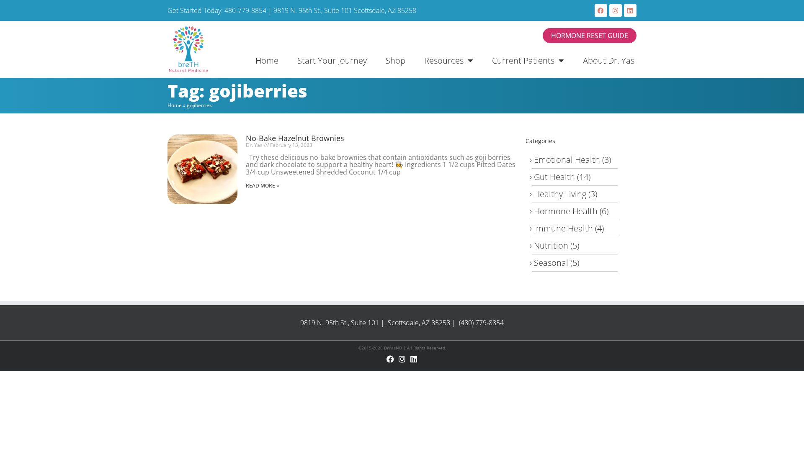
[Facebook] (601, 10)
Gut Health (554, 176)
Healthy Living (560, 194)
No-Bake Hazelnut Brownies (295, 138)
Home (266, 60)
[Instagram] (615, 10)
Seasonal (551, 262)
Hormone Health (566, 211)
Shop (395, 60)
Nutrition (551, 245)
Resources (444, 60)
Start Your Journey (332, 60)
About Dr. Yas (608, 60)
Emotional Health (567, 159)
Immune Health (563, 228)
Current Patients (523, 60)
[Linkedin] (630, 10)
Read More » (262, 185)
